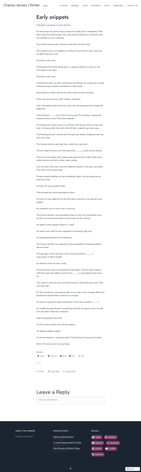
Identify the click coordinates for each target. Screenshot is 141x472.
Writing (74, 5)
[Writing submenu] (79, 5)
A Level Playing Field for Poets (67, 442)
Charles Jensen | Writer (21, 5)
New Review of (66, 448)
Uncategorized (70, 371)
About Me (117, 5)
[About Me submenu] (123, 5)
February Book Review (63, 436)
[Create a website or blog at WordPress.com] (70, 468)
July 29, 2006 (54, 371)
